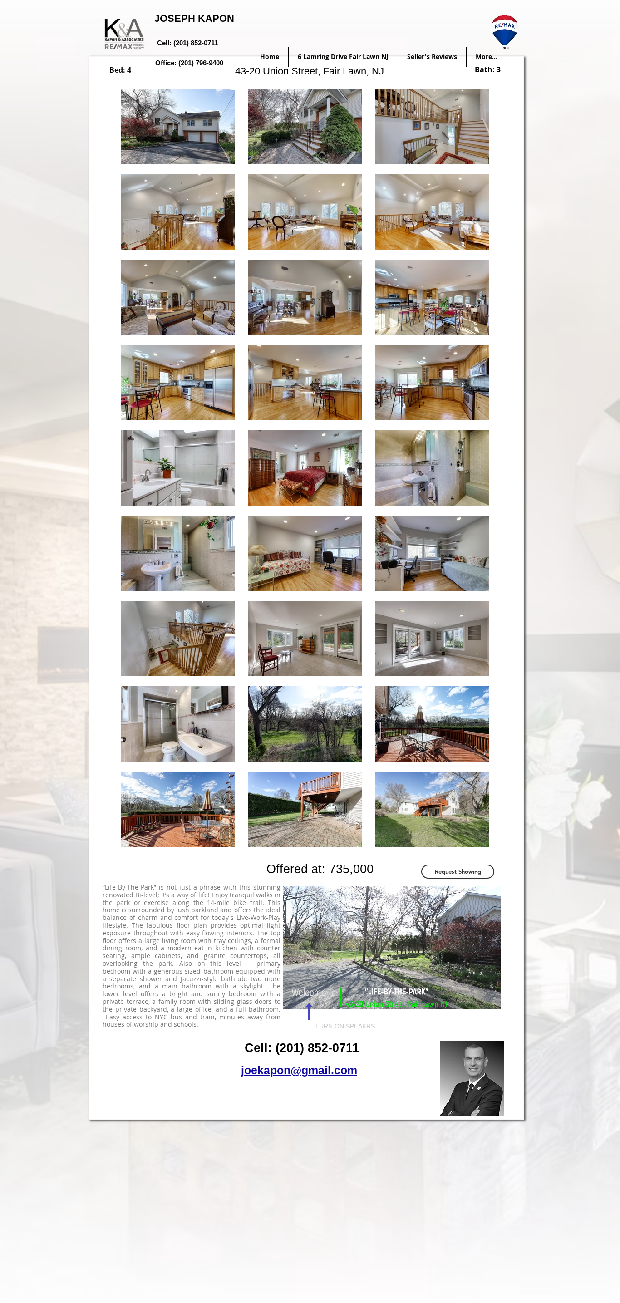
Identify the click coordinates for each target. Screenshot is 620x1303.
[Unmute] (310, 997)
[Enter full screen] (489, 997)
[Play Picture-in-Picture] (473, 997)
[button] (457, 872)
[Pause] (295, 997)
